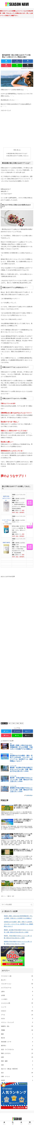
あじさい (17, 980)
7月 (10, 723)
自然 (17, 1065)
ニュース (17, 1007)
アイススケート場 (17, 976)
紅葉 (17, 1057)
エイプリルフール (17, 987)
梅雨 (17, 1034)
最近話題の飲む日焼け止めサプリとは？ (17, 153)
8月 (14, 723)
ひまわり (17, 1011)
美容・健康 (4, 723)
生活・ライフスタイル (17, 1049)
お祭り (17, 991)
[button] (31, 905)
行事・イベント (17, 1076)
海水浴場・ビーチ (17, 1041)
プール (17, 1014)
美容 (22, 723)
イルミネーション (17, 983)
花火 (17, 1072)
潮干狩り (17, 1045)
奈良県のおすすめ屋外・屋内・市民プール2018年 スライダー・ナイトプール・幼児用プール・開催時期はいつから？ (18, 924)
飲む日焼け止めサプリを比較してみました (18, 155)
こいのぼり (17, 999)
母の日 (17, 1038)
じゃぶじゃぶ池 (17, 1003)
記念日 (17, 1080)
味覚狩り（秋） (17, 1026)
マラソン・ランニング (17, 1022)
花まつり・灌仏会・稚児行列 (17, 1068)
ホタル (17, 1018)
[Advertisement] (17, 36)
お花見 (17, 995)
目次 (15, 150)
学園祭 (17, 1030)
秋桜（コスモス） (17, 1053)
